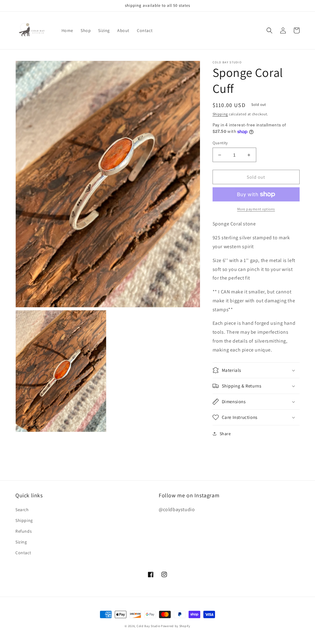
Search (22, 509)
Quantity (220, 142)
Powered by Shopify (175, 626)
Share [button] (225, 433)
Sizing (21, 542)
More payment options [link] (256, 209)
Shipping (220, 114)
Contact (23, 552)
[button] (269, 30)
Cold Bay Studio (148, 626)
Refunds (23, 531)
